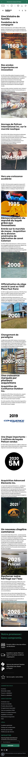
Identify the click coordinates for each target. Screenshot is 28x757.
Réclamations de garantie (7, 716)
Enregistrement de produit (8, 708)
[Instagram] (4, 750)
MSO (2, 718)
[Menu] (3, 10)
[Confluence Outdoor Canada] (3, 6)
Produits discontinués (7, 706)
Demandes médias (6, 691)
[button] (2, 754)
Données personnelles (7, 729)
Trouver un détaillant (6, 693)
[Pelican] (8, 6)
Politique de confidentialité (8, 727)
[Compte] (22, 10)
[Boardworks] (25, 6)
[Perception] (18, 6)
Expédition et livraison (7, 714)
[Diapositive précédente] (1, 1)
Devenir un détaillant (6, 695)
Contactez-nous (5, 701)
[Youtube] (6, 750)
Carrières (3, 688)
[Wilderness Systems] (12, 6)
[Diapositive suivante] (26, 1)
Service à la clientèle (6, 704)
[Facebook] (2, 750)
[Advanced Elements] (22, 6)
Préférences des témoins (7, 731)
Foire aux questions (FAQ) (8, 710)
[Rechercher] (19, 10)
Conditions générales (6, 725)
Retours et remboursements (8, 712)
